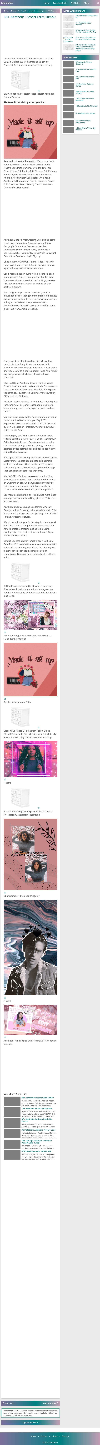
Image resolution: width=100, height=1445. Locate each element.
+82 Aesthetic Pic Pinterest (86, 106)
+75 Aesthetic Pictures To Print (86, 70)
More (86, 3)
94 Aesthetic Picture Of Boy (85, 78)
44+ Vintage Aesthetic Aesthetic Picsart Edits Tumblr (36, 1142)
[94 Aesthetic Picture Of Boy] (69, 79)
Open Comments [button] (30, 1422)
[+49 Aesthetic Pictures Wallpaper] (69, 101)
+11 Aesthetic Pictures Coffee (84, 85)
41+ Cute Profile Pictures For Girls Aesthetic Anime (85, 38)
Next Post (9, 1403)
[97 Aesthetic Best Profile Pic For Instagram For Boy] (68, 32)
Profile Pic (75, 3)
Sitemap (65, 1436)
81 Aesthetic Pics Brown (85, 113)
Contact (44, 1436)
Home (46, 3)
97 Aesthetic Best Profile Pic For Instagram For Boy (86, 31)
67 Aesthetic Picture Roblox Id (84, 63)
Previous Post (49, 1403)
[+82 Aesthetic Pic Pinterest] (69, 108)
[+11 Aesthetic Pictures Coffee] (69, 86)
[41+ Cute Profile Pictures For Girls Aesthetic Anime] (68, 40)
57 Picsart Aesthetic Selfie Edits (36, 1151)
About (33, 1436)
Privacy (55, 1436)
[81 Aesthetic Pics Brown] (69, 115)
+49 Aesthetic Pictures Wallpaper (85, 100)
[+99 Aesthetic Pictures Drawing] (69, 93)
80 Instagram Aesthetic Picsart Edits (38, 1130)
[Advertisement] (30, 38)
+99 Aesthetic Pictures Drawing (85, 92)
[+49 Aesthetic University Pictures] (69, 130)
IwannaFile (7, 3)
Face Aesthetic (60, 3)
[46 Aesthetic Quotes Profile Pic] (68, 18)
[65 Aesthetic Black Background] (69, 123)
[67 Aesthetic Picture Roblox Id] (69, 64)
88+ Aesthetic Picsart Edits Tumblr (30, 17)
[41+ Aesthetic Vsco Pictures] (68, 25)
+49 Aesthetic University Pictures (85, 129)
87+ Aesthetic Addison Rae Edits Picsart (36, 1120)
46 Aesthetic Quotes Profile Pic (86, 16)
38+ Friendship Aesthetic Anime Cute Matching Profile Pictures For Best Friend (86, 47)
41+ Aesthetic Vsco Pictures (83, 24)
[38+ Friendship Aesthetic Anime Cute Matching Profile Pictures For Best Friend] (68, 47)
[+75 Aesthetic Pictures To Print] (69, 71)
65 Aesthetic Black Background (83, 121)
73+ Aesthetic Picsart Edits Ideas (36, 1108)
